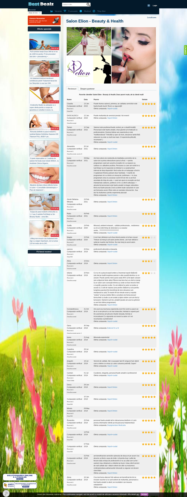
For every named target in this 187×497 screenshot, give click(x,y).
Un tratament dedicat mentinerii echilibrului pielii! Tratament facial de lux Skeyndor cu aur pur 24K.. (43, 80)
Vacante (58, 11)
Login (155, 6)
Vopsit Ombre (112, 118)
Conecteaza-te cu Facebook (148, 5)
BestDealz (41, 4)
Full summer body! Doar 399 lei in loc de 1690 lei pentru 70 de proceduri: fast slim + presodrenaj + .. (44, 54)
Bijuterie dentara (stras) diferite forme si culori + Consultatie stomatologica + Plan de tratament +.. (44, 187)
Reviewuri (72, 89)
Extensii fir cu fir (113, 328)
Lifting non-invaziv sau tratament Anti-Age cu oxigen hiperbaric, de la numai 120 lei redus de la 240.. (44, 241)
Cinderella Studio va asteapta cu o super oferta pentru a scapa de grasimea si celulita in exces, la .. (43, 107)
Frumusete (73, 11)
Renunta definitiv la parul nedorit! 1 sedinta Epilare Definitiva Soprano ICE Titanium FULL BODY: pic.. (44, 134)
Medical (87, 11)
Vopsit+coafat (112, 109)
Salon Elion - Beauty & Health (94, 21)
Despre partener (87, 89)
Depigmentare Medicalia (116, 425)
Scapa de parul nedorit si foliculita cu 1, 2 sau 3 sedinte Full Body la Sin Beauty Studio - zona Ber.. (43, 214)
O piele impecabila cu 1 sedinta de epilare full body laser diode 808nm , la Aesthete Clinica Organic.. (44, 160)
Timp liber (101, 11)
